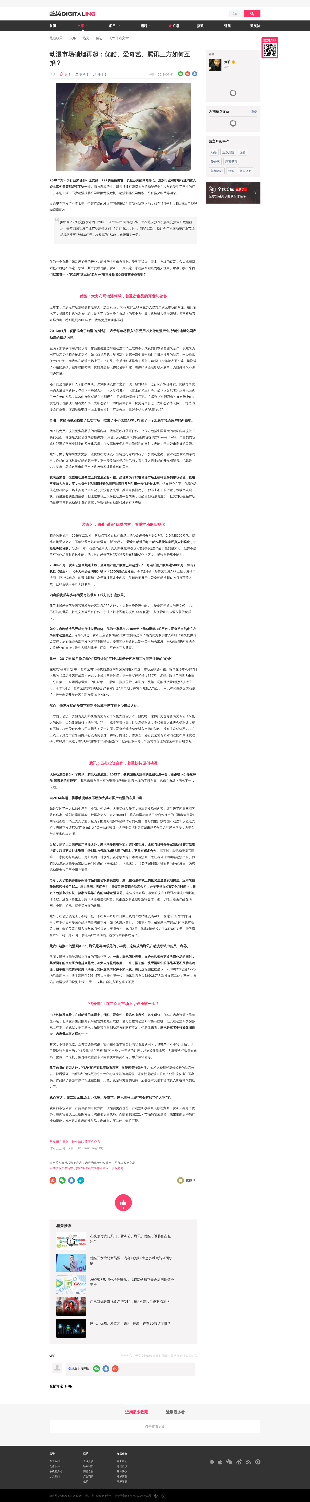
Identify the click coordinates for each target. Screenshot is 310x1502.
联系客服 (122, 1481)
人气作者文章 (119, 38)
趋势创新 (245, 171)
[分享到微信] (180, 74)
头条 (72, 38)
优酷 (242, 152)
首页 (53, 26)
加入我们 (55, 1476)
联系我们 (88, 1466)
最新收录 (56, 38)
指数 (200, 26)
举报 (152, 74)
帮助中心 (122, 1461)
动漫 (214, 152)
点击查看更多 (155, 1426)
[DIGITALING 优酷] (257, 1461)
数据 (231, 171)
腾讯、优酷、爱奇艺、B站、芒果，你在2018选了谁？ (130, 1323)
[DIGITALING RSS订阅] (248, 1462)
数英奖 (255, 26)
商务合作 (88, 1471)
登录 (71, 1368)
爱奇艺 (215, 161)
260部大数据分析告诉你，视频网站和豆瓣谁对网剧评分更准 (132, 1282)
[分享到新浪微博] (187, 74)
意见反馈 (122, 1466)
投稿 (85, 1481)
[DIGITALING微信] (229, 1461)
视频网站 (217, 171)
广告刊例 (88, 1476)
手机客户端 (56, 1471)
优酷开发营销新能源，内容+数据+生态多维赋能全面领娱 (131, 1260)
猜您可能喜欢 (219, 141)
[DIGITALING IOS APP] (220, 1461)
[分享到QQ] (194, 74)
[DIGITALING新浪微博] (239, 1461)
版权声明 (122, 1476)
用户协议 (122, 1471)
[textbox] (191, 13)
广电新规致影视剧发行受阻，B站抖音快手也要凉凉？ (130, 1301)
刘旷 (227, 62)
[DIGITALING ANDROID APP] (212, 1461)
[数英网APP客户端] (269, 47)
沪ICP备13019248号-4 (98, 1495)
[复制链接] (80, 1180)
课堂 (227, 26)
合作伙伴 (55, 1466)
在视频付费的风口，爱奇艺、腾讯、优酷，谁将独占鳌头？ (130, 1238)
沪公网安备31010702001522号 (133, 1495)
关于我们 (55, 1461)
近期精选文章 (219, 111)
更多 (254, 111)
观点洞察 (228, 152)
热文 (85, 38)
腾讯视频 (231, 161)
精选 (99, 38)
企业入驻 (88, 1461)
